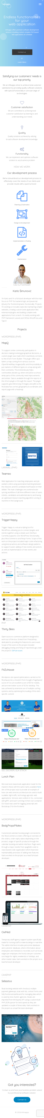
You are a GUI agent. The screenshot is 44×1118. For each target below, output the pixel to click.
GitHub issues (17, 650)
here (39, 787)
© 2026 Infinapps (22, 1112)
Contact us (22, 52)
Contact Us (22, 1100)
